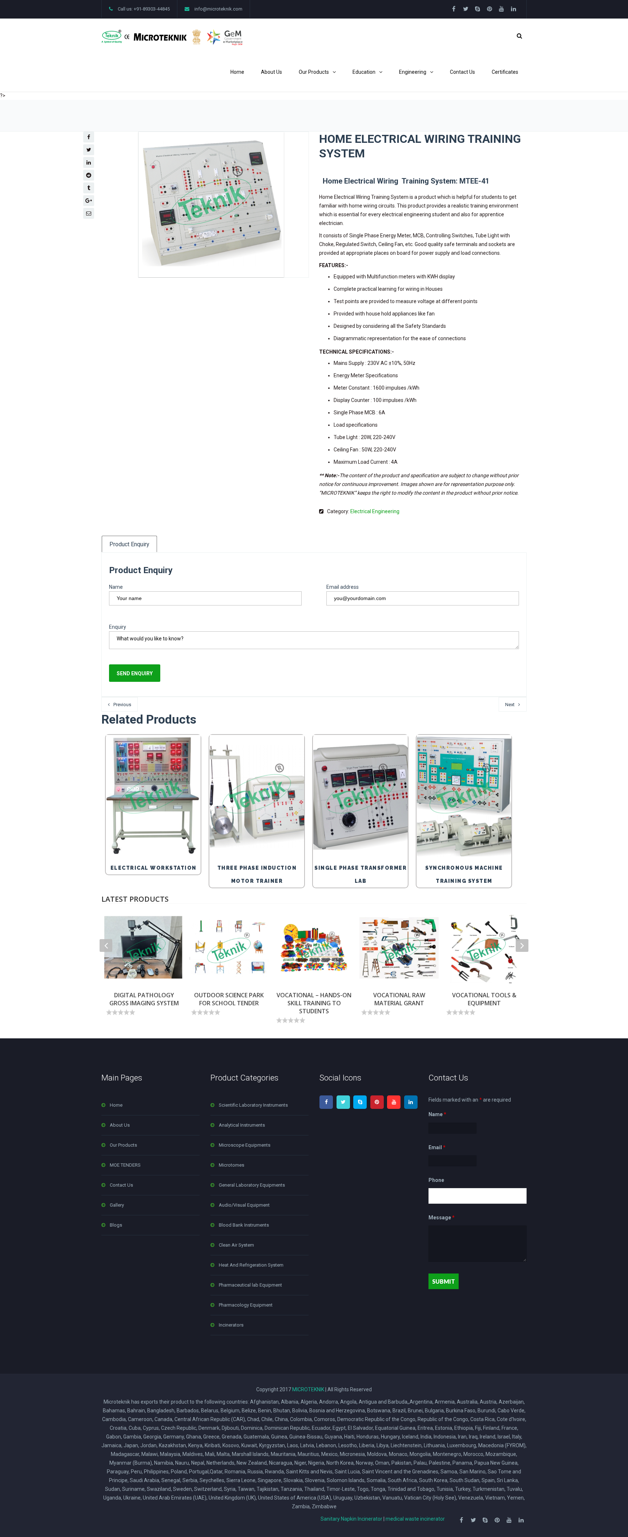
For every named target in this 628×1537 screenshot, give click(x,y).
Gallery (117, 1205)
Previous (122, 704)
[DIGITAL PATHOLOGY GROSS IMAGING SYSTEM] (144, 947)
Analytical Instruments (242, 1125)
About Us (271, 72)
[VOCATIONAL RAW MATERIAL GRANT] (399, 947)
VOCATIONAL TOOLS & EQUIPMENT (484, 999)
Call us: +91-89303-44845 (144, 9)
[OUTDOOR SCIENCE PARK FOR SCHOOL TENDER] (229, 947)
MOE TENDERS (125, 1165)
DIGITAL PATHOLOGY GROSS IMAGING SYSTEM (144, 999)
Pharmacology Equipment (246, 1305)
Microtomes (231, 1165)
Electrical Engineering (374, 511)
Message (441, 1217)
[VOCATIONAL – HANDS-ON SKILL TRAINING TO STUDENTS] (314, 947)
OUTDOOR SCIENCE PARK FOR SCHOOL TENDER (229, 999)
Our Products (314, 72)
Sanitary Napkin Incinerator (351, 1519)
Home (237, 72)
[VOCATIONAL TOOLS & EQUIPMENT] (484, 947)
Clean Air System (236, 1245)
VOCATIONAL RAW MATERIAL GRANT (399, 999)
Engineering (412, 72)
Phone (436, 1180)
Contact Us (462, 72)
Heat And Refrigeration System (251, 1265)
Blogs (116, 1225)
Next (510, 704)
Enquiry (117, 627)
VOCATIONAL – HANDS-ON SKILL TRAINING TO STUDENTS (314, 1003)
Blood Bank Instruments (244, 1225)
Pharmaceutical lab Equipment (250, 1285)
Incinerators (231, 1325)
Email (437, 1147)
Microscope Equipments (244, 1145)
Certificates (505, 72)
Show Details (155, 841)
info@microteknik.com (218, 9)
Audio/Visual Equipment (244, 1205)
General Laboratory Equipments (252, 1185)
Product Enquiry (129, 544)
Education (364, 72)
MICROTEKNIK (308, 1389)
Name (116, 587)
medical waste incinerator (415, 1519)
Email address (342, 587)
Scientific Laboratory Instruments (253, 1105)
